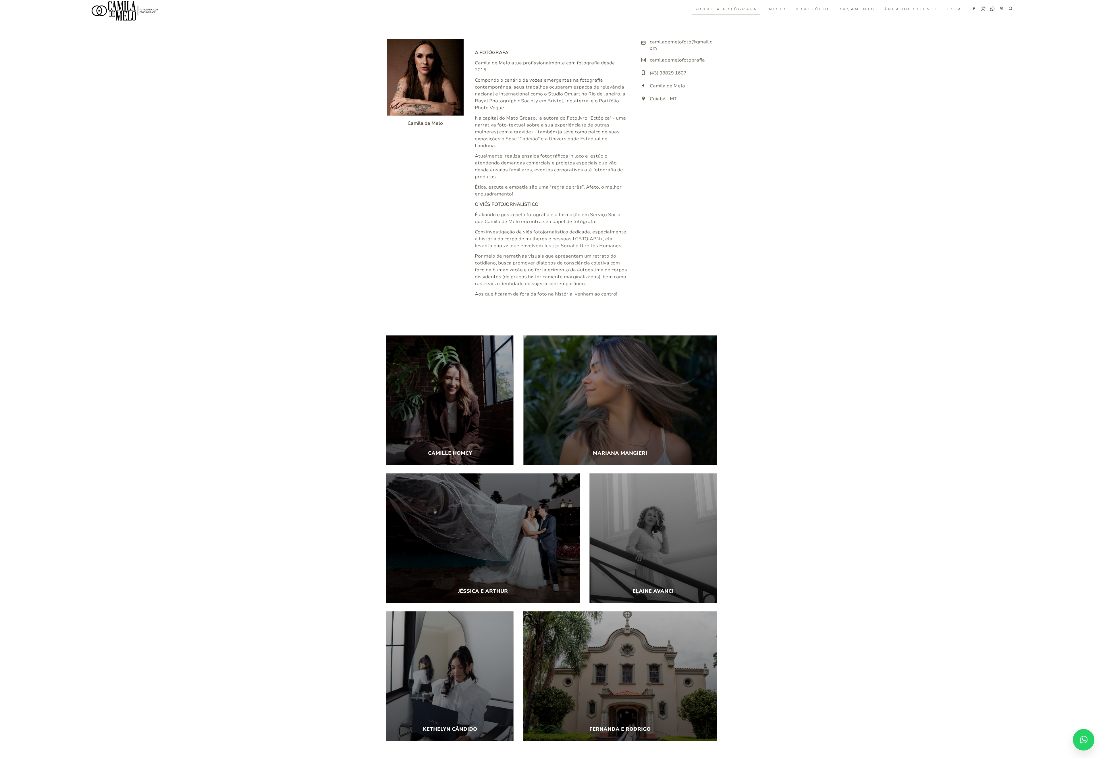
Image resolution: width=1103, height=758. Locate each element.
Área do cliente (911, 9)
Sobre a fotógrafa (726, 9)
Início (776, 9)
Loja (954, 9)
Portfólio (813, 9)
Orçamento (856, 9)
